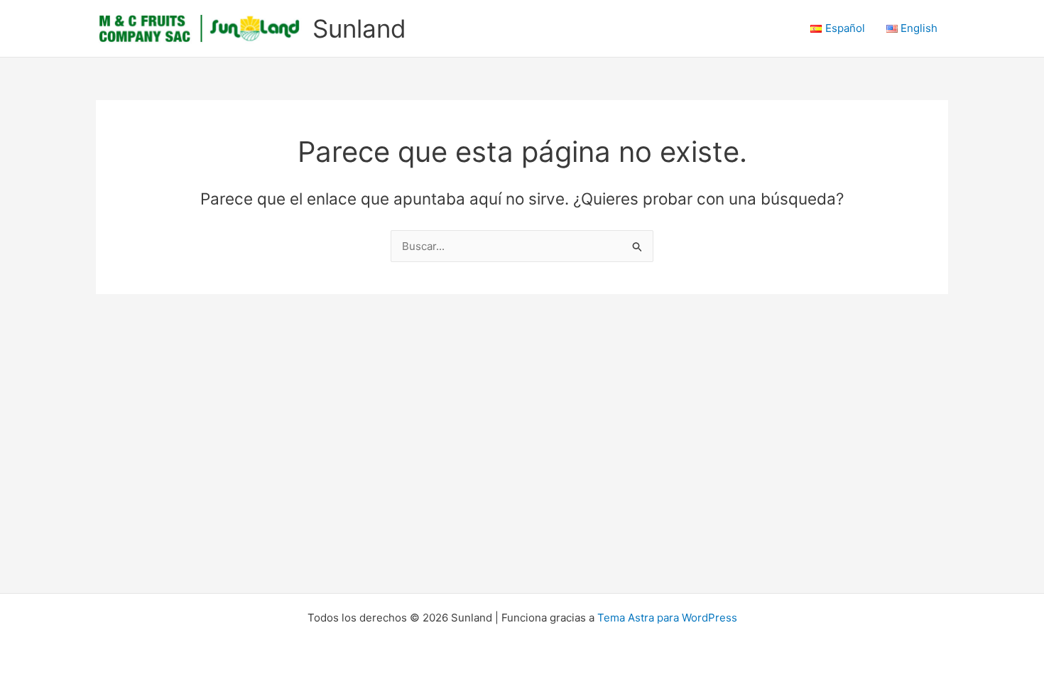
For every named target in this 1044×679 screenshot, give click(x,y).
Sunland (359, 28)
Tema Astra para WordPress (667, 617)
